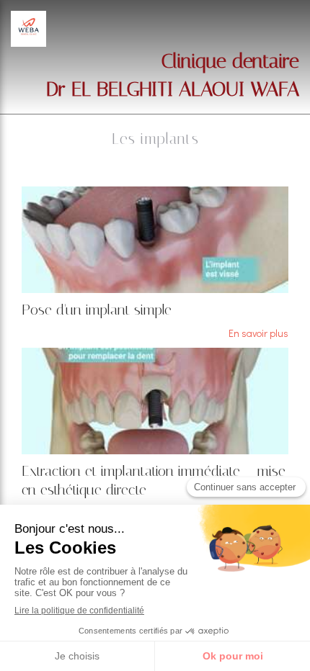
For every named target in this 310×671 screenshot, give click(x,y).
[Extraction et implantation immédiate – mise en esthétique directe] (155, 401)
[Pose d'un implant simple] (155, 239)
